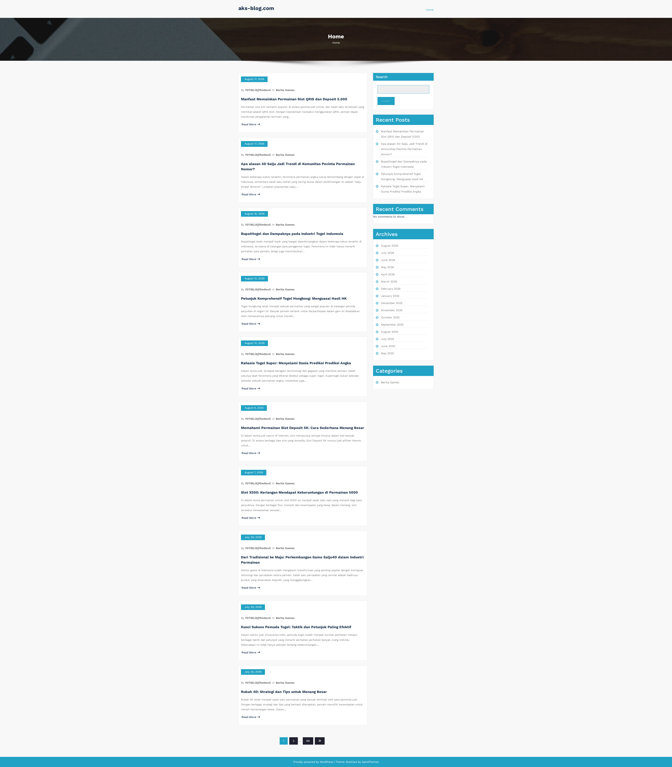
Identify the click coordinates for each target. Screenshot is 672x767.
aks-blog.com (256, 8)
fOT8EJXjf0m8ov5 (258, 90)
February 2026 (391, 288)
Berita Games (285, 90)
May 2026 (387, 267)
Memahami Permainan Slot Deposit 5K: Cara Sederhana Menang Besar (302, 428)
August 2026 (389, 245)
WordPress (326, 761)
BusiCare (352, 761)
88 (308, 740)
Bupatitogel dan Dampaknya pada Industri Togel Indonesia (292, 234)
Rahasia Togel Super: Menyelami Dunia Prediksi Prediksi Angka (296, 363)
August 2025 (389, 331)
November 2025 (391, 310)
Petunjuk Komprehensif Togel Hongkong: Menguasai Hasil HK (294, 298)
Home (430, 9)
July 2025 (387, 339)
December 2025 (391, 303)
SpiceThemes (370, 761)
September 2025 (392, 324)
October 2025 (390, 317)
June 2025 (388, 346)
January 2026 (390, 296)
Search (381, 77)
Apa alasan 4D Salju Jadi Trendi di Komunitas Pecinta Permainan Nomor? (404, 149)
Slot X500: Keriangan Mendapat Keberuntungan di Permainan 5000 (299, 492)
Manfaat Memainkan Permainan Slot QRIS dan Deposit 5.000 (294, 99)
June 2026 (388, 260)
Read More (248, 124)
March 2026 (389, 281)
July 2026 (387, 252)
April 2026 (388, 274)
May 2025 (387, 353)
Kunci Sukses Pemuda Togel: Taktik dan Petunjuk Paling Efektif (296, 627)
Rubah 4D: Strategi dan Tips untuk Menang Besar (284, 692)
